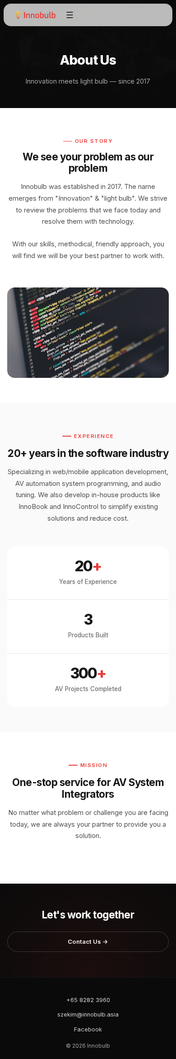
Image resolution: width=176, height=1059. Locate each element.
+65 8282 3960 (88, 1000)
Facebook (88, 1029)
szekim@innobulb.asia (88, 1014)
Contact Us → (88, 941)
